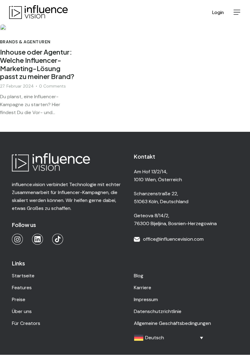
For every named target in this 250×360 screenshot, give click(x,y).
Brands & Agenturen (25, 42)
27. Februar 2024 (17, 86)
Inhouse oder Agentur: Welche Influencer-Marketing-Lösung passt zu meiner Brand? (37, 64)
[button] (237, 12)
